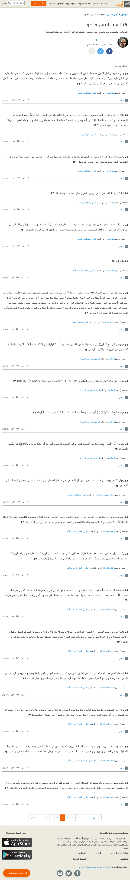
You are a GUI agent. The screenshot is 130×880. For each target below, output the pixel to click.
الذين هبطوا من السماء (87, 92)
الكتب (95, 3)
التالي (33, 817)
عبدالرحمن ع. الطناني (105, 494)
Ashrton (111, 270)
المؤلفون (124, 14)
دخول (3, 3)
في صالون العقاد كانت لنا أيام (85, 270)
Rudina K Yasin (108, 531)
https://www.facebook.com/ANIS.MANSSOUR (109, 51)
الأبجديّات (103, 3)
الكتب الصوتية (85, 3)
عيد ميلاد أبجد (71, 3)
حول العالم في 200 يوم (83, 322)
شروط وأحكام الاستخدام (87, 867)
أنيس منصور (112, 14)
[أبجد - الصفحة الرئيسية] (119, 4)
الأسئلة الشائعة (79, 859)
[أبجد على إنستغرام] (59, 873)
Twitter (23, 99)
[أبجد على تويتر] (68, 873)
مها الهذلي (110, 92)
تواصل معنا (81, 853)
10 (41, 817)
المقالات (51, 3)
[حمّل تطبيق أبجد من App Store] (17, 843)
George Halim (108, 322)
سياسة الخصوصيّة (103, 867)
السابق (96, 817)
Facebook (28, 99)
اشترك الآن (38, 3)
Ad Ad (112, 358)
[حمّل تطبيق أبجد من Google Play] (17, 855)
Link (13, 99)
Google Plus (18, 99)
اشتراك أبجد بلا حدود (119, 853)
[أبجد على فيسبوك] (77, 873)
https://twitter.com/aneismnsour (100, 51)
